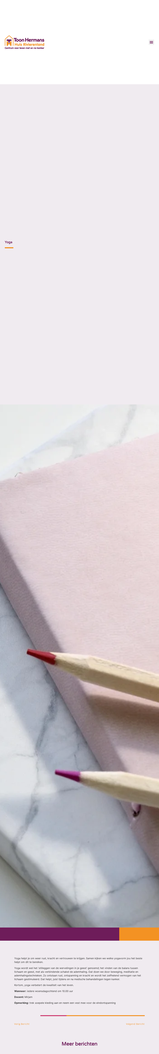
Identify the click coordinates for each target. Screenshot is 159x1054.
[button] (151, 42)
